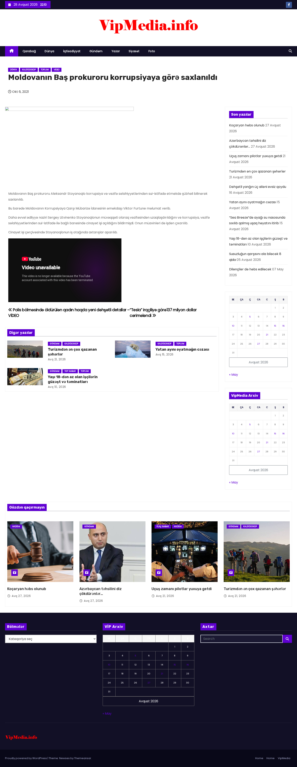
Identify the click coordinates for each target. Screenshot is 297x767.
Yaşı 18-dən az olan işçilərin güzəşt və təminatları (73, 379)
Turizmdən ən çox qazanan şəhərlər (257, 171)
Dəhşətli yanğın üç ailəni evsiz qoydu (257, 186)
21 (267, 334)
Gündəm (96, 51)
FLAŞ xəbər (163, 526)
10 (233, 325)
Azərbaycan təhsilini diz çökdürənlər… (100, 591)
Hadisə (16, 526)
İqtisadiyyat (72, 51)
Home (259, 758)
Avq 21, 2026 (57, 359)
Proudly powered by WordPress (26, 758)
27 (258, 343)
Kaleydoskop (29, 69)
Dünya (49, 51)
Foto (151, 51)
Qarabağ (29, 51)
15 (275, 325)
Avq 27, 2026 (21, 596)
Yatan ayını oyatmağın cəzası (182, 349)
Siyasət (134, 51)
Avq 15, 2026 (165, 354)
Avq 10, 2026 (57, 387)
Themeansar (82, 758)
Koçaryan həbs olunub (246, 125)
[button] (290, 51)
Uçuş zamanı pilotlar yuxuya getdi (255, 156)
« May (233, 374)
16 (283, 325)
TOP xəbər (70, 371)
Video (56, 69)
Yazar (116, 51)
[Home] (11, 51)
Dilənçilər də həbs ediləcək (250, 269)
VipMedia (284, 758)
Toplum (45, 69)
